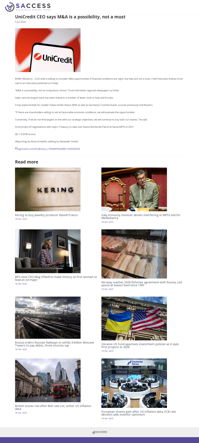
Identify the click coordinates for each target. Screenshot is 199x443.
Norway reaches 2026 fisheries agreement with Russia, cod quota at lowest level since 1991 (141, 283)
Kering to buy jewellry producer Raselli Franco (46, 215)
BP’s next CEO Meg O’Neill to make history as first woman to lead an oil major (56, 278)
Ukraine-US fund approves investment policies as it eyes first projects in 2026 (140, 345)
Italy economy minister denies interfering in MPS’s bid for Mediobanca (140, 216)
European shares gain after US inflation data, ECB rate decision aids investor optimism (138, 413)
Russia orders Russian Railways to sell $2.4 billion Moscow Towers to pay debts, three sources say (54, 343)
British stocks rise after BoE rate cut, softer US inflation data (53, 407)
